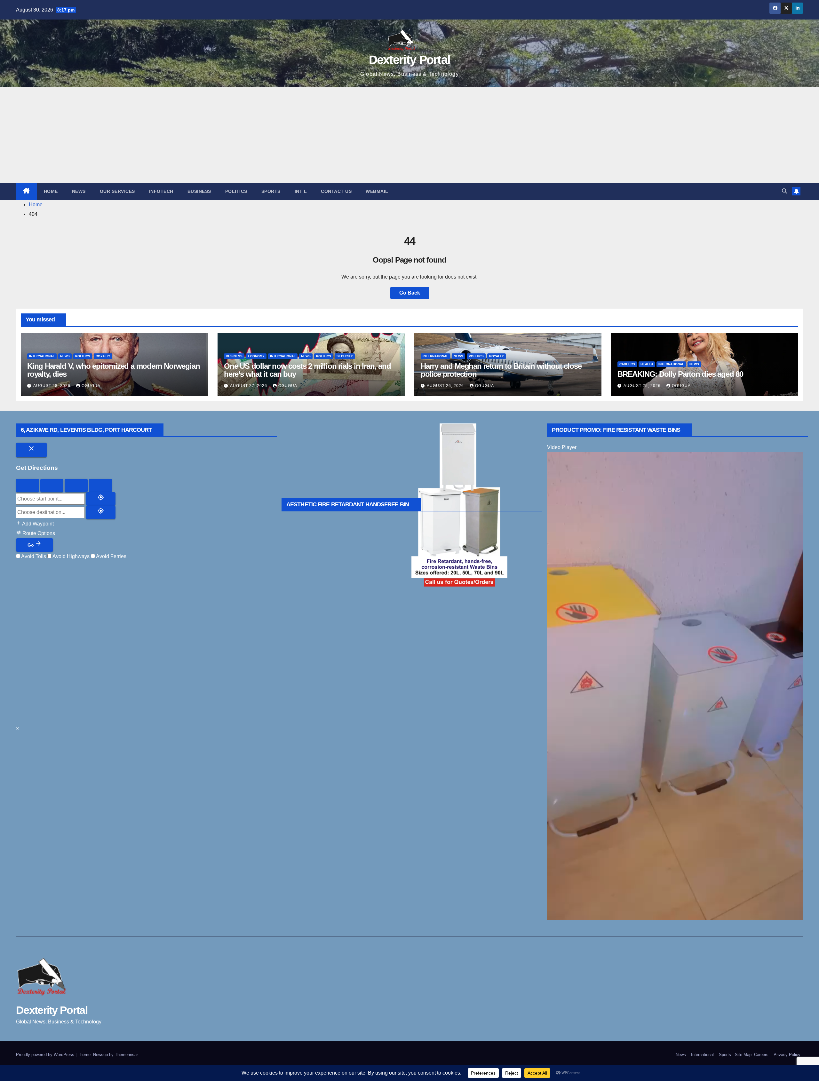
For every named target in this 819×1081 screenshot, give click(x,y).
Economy (256, 356)
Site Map (742, 1054)
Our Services (117, 191)
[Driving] (27, 485)
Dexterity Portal (409, 60)
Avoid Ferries (110, 556)
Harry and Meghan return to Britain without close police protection (501, 370)
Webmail (377, 191)
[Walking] (51, 485)
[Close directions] (31, 450)
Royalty (103, 356)
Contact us (336, 191)
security (345, 356)
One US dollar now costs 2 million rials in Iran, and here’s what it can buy (307, 370)
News (79, 191)
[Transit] (100, 485)
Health (646, 364)
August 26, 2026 (446, 385)
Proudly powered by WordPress (46, 1054)
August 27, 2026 (249, 385)
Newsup (100, 1054)
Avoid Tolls (33, 556)
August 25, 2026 (643, 385)
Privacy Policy (787, 1054)
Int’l (301, 191)
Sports (271, 191)
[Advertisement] (409, 135)
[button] (784, 191)
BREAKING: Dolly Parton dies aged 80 (680, 374)
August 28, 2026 (52, 385)
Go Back (409, 293)
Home (51, 191)
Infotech (161, 191)
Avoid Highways (71, 556)
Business (199, 191)
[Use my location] (100, 499)
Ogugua (91, 385)
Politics (236, 191)
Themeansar (126, 1054)
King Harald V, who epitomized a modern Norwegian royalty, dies (113, 370)
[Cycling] (76, 485)
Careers (627, 364)
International (42, 356)
